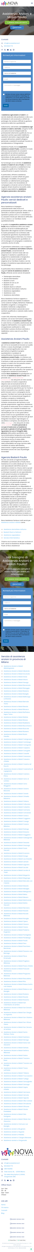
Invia (6, 105)
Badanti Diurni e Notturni (12, 532)
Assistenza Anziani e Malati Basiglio (16, 694)
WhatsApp (17, 27)
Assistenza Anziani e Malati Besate (16, 707)
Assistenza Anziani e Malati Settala (16, 1048)
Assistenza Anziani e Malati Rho (15, 981)
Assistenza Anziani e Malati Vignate (16, 1098)
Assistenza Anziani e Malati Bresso (16, 720)
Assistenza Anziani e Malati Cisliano (16, 801)
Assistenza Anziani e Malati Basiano (16, 691)
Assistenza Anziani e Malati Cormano (17, 810)
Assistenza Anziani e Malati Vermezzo (17, 1092)
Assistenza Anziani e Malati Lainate (16, 862)
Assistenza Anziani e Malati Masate (16, 886)
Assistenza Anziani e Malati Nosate (16, 911)
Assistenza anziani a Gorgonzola (15, 1140)
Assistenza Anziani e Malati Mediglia (16, 889)
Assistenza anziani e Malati (10, 522)
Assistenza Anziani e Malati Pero (15, 943)
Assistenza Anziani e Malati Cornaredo (17, 813)
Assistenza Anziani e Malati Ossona (16, 924)
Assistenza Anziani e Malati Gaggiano (17, 835)
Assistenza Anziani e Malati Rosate (16, 997)
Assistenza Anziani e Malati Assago (16, 682)
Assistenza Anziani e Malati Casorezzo (17, 756)
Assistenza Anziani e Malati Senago (16, 1040)
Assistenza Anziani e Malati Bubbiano (17, 723)
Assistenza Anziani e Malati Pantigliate (17, 935)
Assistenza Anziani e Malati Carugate (17, 751)
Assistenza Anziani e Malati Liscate (16, 867)
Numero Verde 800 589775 (18, 22)
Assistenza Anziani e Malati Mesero (16, 897)
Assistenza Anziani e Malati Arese (15, 677)
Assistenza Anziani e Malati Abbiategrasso (13, 667)
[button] (32, 3)
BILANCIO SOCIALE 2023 (17, 1223)
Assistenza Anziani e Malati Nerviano (17, 908)
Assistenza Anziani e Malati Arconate (17, 674)
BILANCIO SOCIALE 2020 (17, 1236)
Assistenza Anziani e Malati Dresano (16, 832)
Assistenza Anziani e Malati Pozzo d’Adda (18, 966)
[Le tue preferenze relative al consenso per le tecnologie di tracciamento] (31, 1249)
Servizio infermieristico (12, 538)
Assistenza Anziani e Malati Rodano (16, 994)
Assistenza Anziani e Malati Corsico (16, 816)
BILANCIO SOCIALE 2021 (18, 1232)
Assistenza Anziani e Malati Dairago (16, 829)
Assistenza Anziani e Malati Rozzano (16, 1000)
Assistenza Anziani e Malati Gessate (16, 843)
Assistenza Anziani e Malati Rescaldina (17, 979)
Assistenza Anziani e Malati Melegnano (17, 892)
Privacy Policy (13, 1240)
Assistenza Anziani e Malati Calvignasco (18, 739)
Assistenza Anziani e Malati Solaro (16, 1055)
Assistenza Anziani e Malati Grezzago (17, 845)
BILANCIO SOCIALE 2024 (17, 1219)
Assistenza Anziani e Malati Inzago (16, 856)
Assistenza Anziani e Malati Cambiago (17, 742)
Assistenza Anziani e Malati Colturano (17, 804)
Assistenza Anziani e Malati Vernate (16, 1095)
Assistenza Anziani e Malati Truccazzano (18, 1076)
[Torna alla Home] (9, 3)
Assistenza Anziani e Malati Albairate (17, 671)
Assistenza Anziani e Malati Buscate (16, 729)
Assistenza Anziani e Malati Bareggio (17, 688)
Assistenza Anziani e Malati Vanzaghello (18, 1082)
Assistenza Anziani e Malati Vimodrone (17, 1104)
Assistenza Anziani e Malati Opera (16, 921)
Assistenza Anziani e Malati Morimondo (17, 900)
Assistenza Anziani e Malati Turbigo (16, 1079)
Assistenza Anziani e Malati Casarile (16, 753)
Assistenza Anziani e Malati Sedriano (17, 1037)
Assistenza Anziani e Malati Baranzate (17, 685)
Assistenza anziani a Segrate (14, 1132)
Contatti (4, 1210)
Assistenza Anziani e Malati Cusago (16, 821)
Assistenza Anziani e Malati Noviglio (16, 919)
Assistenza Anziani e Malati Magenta (17, 875)
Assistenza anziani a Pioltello (14, 1135)
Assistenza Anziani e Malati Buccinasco (18, 726)
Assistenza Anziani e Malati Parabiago (17, 938)
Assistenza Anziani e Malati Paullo (15, 941)
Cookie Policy (22, 1240)
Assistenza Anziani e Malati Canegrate (17, 745)
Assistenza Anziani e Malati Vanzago (17, 1084)
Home (3, 1205)
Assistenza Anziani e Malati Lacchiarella (18, 859)
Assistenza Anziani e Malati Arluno (16, 680)
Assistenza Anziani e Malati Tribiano (16, 1073)
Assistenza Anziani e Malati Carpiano (17, 748)
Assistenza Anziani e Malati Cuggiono (17, 818)
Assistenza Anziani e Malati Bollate (16, 717)
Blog (2, 1213)
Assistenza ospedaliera (12, 535)
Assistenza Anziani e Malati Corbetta (17, 807)
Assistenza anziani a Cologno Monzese (17, 1138)
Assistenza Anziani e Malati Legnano (16, 865)
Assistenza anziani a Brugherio (14, 1129)
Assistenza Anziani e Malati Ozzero (16, 927)
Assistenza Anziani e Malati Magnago (17, 878)
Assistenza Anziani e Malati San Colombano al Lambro (15, 1004)
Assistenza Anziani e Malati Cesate (16, 794)
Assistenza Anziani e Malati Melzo (15, 894)
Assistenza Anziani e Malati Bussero (16, 731)
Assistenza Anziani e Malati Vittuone (16, 1106)
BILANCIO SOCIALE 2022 (17, 1228)
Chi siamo (4, 1207)
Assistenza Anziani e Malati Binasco (16, 709)
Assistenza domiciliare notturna (15, 529)
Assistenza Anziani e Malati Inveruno (16, 853)
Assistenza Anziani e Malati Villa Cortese (18, 1101)
